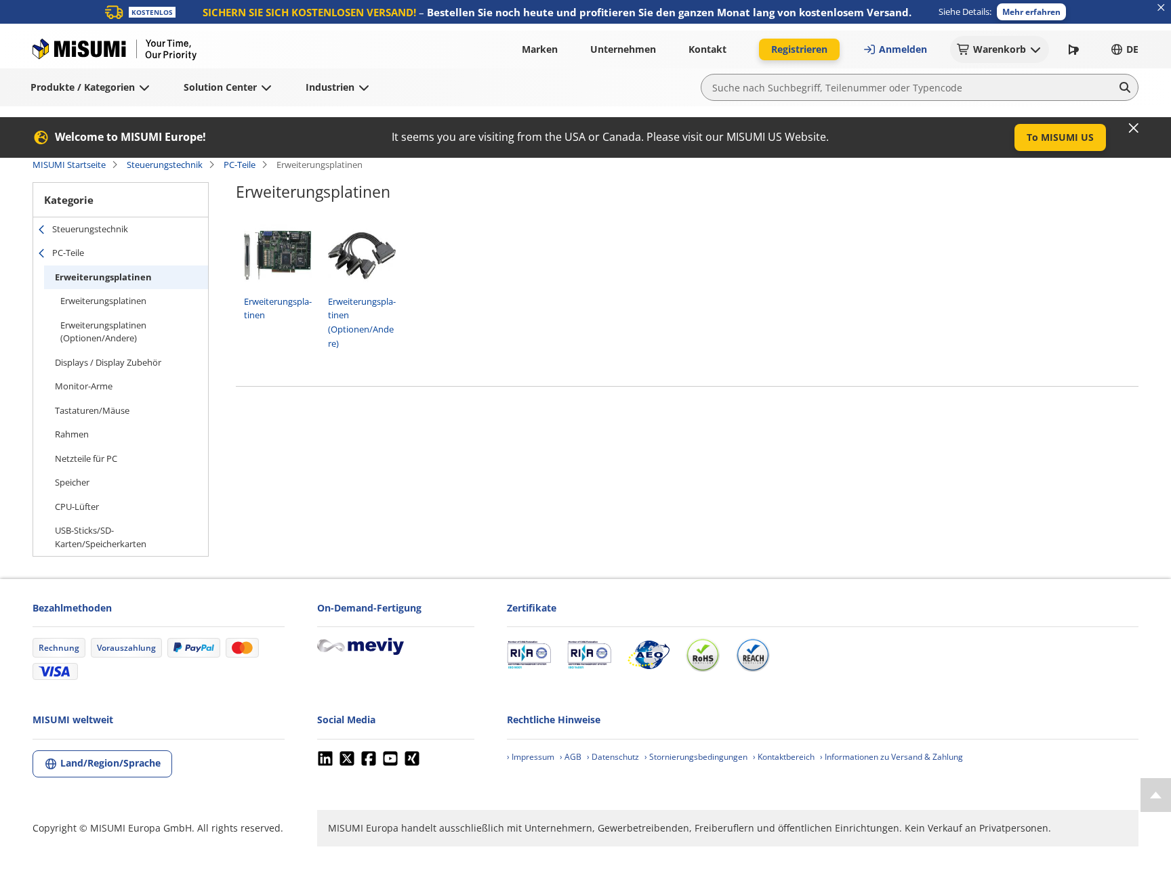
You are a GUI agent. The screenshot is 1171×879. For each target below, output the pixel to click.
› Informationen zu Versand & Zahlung (891, 757)
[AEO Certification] (649, 655)
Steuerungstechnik (165, 164)
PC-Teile (239, 164)
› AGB (570, 757)
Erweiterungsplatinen (103, 277)
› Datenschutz (613, 757)
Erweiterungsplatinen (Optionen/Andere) (103, 332)
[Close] (1134, 128)
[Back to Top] (1156, 795)
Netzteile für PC (86, 458)
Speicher (72, 482)
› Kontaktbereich (784, 757)
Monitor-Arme (83, 386)
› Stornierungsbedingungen (695, 757)
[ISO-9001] (529, 655)
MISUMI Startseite (69, 164)
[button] (1031, 11)
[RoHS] (703, 655)
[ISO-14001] (589, 655)
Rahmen (72, 434)
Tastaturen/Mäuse (92, 410)
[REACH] (753, 655)
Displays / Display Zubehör (108, 362)
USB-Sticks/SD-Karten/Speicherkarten (100, 537)
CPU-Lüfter (77, 506)
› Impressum (530, 757)
